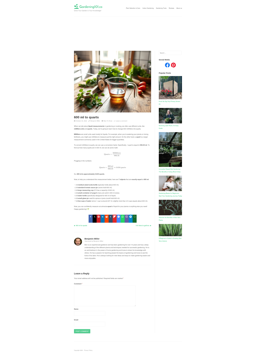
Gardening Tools (161, 8)
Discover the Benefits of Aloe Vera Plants (169, 218)
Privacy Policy (88, 350)
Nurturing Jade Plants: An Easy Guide (168, 127)
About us (179, 8)
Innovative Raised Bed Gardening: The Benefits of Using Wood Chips (169, 170)
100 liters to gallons (142, 225)
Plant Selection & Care (133, 8)
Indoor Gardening (148, 8)
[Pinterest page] (173, 65)
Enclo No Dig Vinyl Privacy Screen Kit (169, 102)
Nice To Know (108, 121)
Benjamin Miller (95, 121)
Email (76, 320)
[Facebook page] (167, 65)
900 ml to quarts (81, 225)
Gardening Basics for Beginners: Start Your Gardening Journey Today (170, 194)
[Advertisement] (128, 34)
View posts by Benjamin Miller (93, 241)
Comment (78, 284)
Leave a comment (121, 121)
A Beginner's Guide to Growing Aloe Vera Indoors (170, 239)
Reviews (171, 8)
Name (76, 309)
